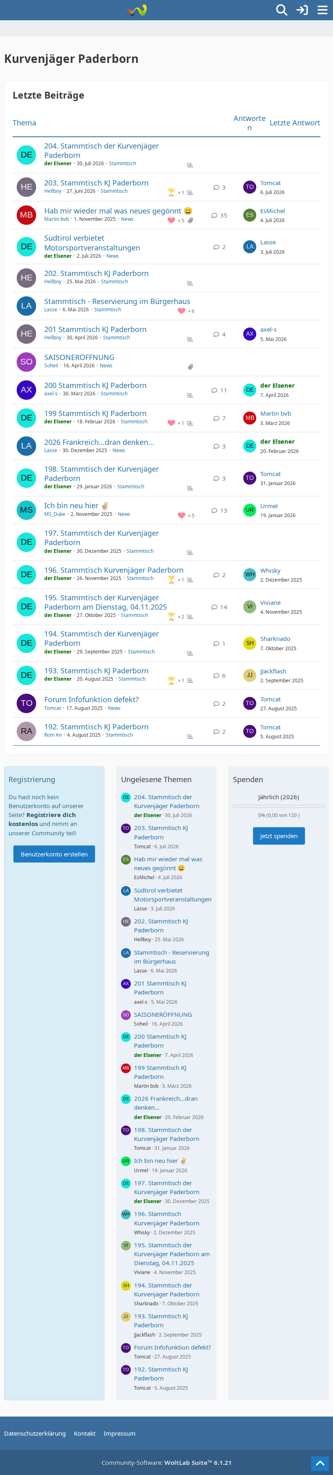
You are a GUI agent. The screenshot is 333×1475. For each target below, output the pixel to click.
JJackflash (273, 671)
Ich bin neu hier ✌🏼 (76, 505)
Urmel (269, 506)
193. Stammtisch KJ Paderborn (96, 670)
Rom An (53, 734)
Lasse (268, 242)
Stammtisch (122, 163)
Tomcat (270, 183)
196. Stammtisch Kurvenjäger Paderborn (114, 570)
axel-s (268, 329)
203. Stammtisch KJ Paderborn (96, 183)
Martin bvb (56, 219)
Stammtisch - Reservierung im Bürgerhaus (117, 301)
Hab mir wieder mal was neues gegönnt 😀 (118, 211)
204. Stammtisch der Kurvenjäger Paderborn (101, 150)
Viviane (270, 602)
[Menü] (322, 10)
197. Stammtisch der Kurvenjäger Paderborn (101, 537)
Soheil (51, 365)
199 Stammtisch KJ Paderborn (95, 413)
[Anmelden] (302, 10)
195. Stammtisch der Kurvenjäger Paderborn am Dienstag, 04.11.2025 (105, 602)
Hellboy (52, 191)
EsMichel (272, 211)
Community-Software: (167, 1462)
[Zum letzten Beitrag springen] (249, 187)
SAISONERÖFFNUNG (79, 357)
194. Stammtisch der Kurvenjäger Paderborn (101, 638)
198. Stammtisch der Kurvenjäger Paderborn (101, 473)
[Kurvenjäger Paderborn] (136, 10)
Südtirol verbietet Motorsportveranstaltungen (92, 242)
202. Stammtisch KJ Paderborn (96, 273)
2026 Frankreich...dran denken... (99, 442)
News (127, 219)
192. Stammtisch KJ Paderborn (96, 726)
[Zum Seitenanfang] (320, 1463)
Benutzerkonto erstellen (54, 854)
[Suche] (282, 10)
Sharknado (275, 638)
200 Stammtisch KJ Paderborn (95, 385)
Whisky (270, 570)
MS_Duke (54, 514)
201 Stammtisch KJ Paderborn (95, 329)
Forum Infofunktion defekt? (91, 699)
